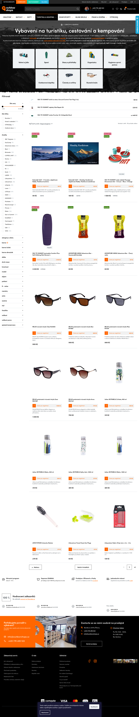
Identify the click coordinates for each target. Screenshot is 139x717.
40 (135, 567)
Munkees (9, 201)
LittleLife (9, 185)
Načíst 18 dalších (83, 567)
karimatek (33, 38)
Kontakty (34, 664)
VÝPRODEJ (9, 125)
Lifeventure (9, 182)
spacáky (63, 38)
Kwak (7, 172)
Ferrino (8, 159)
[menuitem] (8, 17)
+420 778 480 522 (93, 8)
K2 (6, 169)
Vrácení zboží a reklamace (90, 2)
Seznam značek (64, 664)
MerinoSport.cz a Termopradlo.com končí (70, 686)
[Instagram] (95, 661)
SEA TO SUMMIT (33, 2)
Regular (49, 247)
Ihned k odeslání (11, 121)
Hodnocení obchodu (38, 667)
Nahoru (36, 567)
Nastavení (45, 712)
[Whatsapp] (101, 661)
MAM (7, 195)
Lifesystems (10, 178)
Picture (8, 208)
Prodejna (124, 2)
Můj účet (104, 2)
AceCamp (9, 142)
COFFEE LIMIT (10, 156)
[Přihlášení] (113, 9)
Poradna (62, 667)
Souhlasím (94, 707)
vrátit (131, 580)
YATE (8, 231)
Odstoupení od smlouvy (11, 673)
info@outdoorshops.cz (18, 636)
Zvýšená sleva (10, 128)
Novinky (34, 670)
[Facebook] (89, 661)
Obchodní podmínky (10, 670)
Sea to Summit (11, 214)
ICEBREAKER (21, 2)
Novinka (8, 118)
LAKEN (8, 175)
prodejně (95, 580)
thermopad (9, 221)
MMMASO (9, 198)
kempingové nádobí (98, 38)
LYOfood (9, 191)
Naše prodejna (36, 661)
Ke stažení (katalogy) (66, 673)
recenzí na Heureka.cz (27, 599)
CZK (131, 2)
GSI (7, 162)
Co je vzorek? (64, 679)
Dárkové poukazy (65, 661)
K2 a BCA (44, 2)
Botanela (9, 152)
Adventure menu (11, 146)
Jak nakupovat (114, 2)
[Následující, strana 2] (129, 567)
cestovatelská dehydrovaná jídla (54, 41)
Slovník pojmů (64, 676)
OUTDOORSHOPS (9, 2)
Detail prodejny (91, 644)
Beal (7, 149)
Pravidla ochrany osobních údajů (14, 679)
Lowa (7, 188)
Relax (8, 211)
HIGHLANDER (10, 165)
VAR (7, 228)
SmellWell (8, 218)
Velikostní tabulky (65, 670)
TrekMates (9, 224)
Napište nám (36, 673)
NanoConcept (10, 205)
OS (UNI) (121, 174)
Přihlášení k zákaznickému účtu (13, 664)
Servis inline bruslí (65, 683)
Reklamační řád (9, 676)
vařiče (115, 38)
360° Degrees (10, 139)
